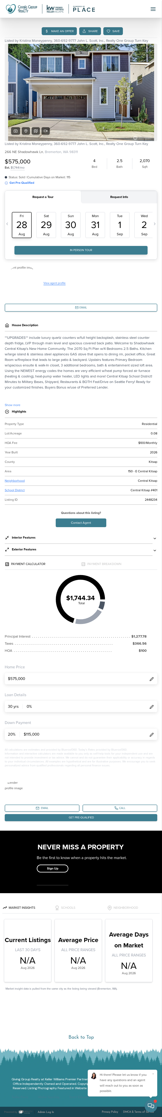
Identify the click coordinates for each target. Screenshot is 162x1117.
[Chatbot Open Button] (151, 1106)
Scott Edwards (79, 1097)
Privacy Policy (110, 1112)
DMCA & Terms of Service (138, 1112)
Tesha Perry (19, 1097)
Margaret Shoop (139, 1097)
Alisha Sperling (48, 1097)
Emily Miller (108, 1097)
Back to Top (81, 1037)
